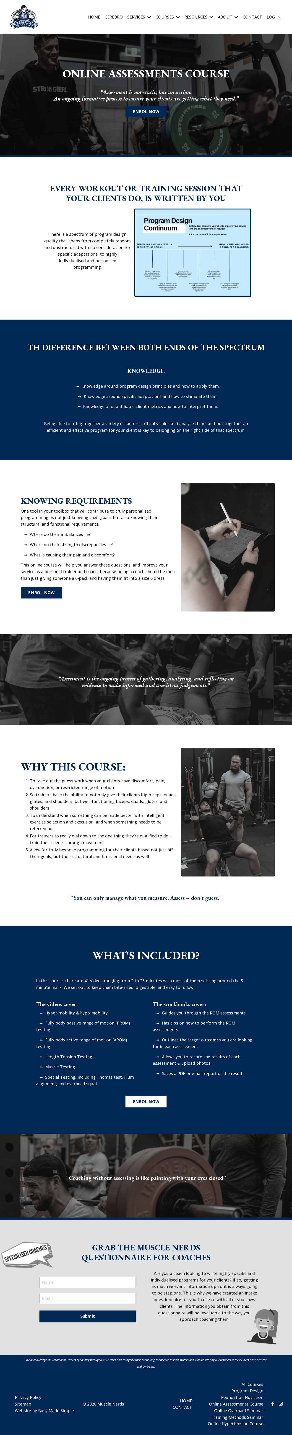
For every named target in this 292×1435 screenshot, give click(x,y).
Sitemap (23, 1404)
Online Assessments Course (236, 1404)
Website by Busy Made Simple (44, 1410)
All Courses (252, 1384)
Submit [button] (87, 1316)
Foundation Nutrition (242, 1397)
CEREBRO (114, 17)
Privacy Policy (28, 1397)
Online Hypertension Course (235, 1423)
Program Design (247, 1390)
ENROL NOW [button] (146, 111)
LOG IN (274, 17)
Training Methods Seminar (237, 1417)
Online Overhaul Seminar (238, 1410)
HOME (94, 17)
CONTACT (252, 17)
